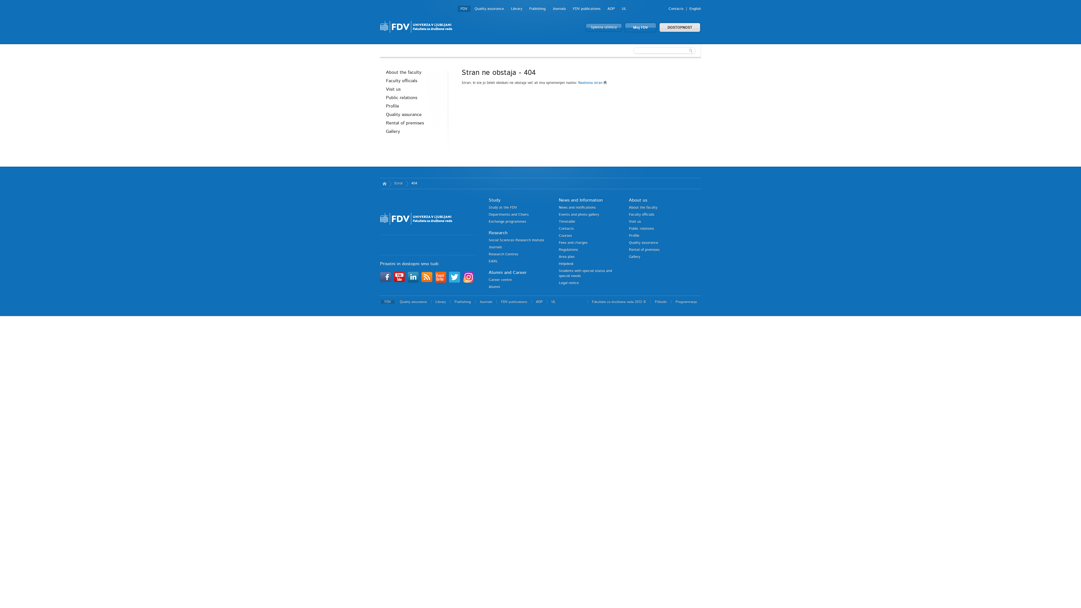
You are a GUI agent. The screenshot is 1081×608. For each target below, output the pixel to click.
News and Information (581, 200)
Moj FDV (640, 28)
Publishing (537, 9)
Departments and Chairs (509, 214)
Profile (392, 106)
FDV (464, 9)
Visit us (393, 89)
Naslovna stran (591, 83)
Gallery (393, 131)
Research (498, 233)
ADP (611, 9)
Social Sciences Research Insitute (516, 240)
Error (398, 183)
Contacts (676, 9)
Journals (559, 9)
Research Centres (503, 254)
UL (624, 9)
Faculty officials (401, 81)
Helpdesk (566, 264)
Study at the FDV (503, 207)
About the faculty (403, 72)
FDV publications (586, 9)
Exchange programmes (507, 221)
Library (516, 9)
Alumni (494, 287)
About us (638, 200)
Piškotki (661, 301)
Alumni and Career (508, 272)
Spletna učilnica (604, 27)
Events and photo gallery (579, 214)
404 (414, 183)
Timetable (567, 221)
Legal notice (569, 283)
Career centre (500, 280)
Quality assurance (489, 9)
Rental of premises (405, 123)
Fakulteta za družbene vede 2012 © (619, 301)
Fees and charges (573, 243)
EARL (493, 261)
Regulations (568, 250)
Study (495, 200)
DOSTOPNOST (679, 28)
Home (384, 183)
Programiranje (686, 301)
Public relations (401, 97)
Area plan (567, 257)
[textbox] (664, 50)
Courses (565, 236)
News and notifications (577, 207)
